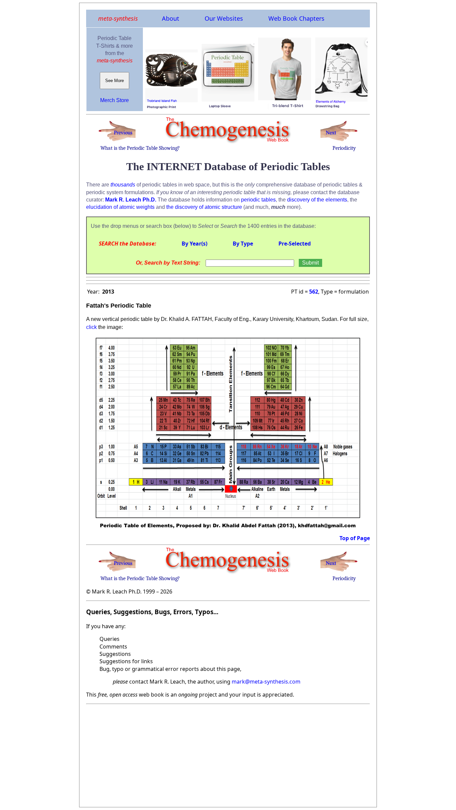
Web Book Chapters (296, 18)
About (170, 18)
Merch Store (114, 100)
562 (313, 291)
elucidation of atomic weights (120, 207)
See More (114, 80)
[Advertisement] (228, 753)
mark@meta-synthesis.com (266, 681)
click (91, 327)
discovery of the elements (317, 199)
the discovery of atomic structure (204, 207)
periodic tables (258, 199)
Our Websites (224, 18)
